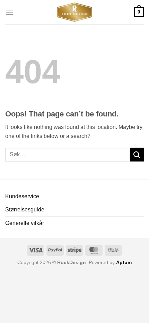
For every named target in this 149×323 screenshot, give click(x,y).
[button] (9, 11)
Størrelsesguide (24, 209)
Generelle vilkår (24, 223)
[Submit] (137, 154)
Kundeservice (22, 196)
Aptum (124, 262)
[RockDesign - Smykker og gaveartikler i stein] (74, 12)
